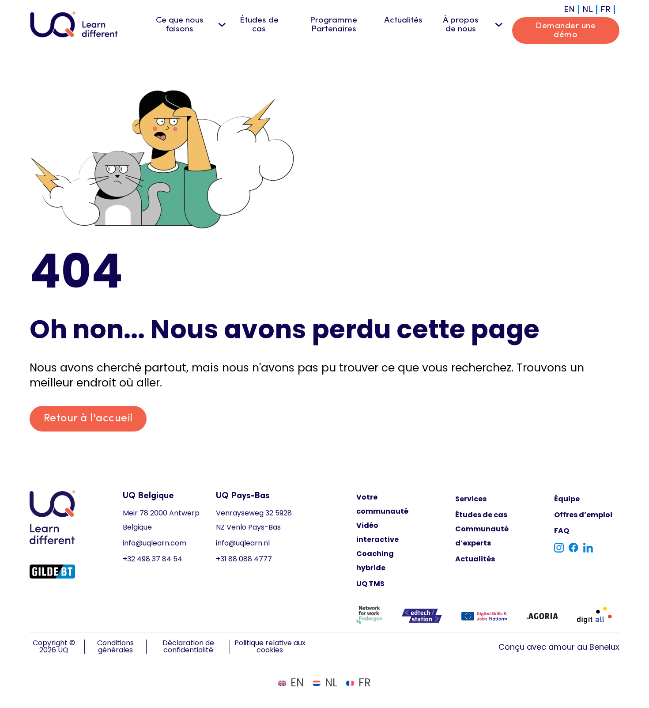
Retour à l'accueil (88, 418)
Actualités (403, 20)
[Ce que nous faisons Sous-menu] (222, 24)
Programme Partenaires (333, 25)
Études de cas (259, 25)
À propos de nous (461, 25)
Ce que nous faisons (180, 25)
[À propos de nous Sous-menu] (498, 24)
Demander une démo (566, 30)
